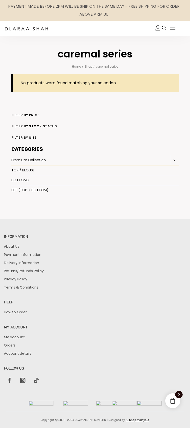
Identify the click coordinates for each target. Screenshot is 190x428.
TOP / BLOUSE (23, 170)
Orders (10, 345)
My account (14, 337)
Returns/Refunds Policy (24, 270)
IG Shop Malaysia (137, 420)
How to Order (15, 312)
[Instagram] (22, 380)
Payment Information (22, 254)
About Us (11, 246)
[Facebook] (9, 380)
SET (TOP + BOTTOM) (29, 189)
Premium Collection (28, 160)
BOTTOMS (20, 180)
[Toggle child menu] (174, 160)
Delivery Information (21, 262)
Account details (17, 353)
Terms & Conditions (21, 287)
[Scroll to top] (178, 416)
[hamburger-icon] (172, 28)
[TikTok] (36, 380)
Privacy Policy (15, 279)
